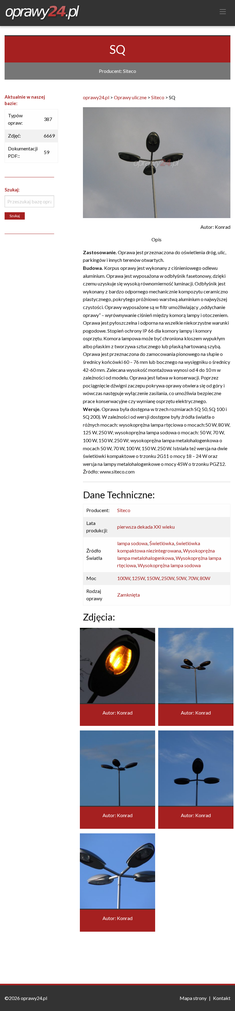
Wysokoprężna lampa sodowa (169, 565)
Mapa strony (193, 998)
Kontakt (221, 998)
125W (138, 578)
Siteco (123, 510)
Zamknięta (128, 595)
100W (123, 578)
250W (167, 578)
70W (193, 578)
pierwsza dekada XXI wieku (146, 527)
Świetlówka (161, 543)
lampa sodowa (132, 543)
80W (205, 578)
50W (181, 578)
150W (153, 578)
